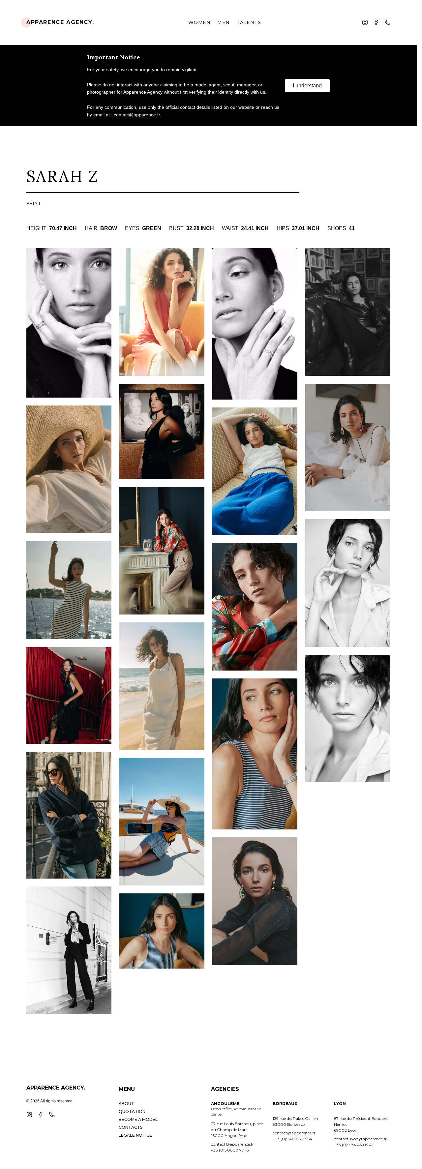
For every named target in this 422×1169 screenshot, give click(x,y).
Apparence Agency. (60, 22)
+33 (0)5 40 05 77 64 (292, 1138)
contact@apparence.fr (232, 1144)
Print (33, 203)
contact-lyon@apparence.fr (360, 1138)
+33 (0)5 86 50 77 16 (230, 1150)
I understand (307, 85)
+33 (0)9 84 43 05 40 (354, 1144)
